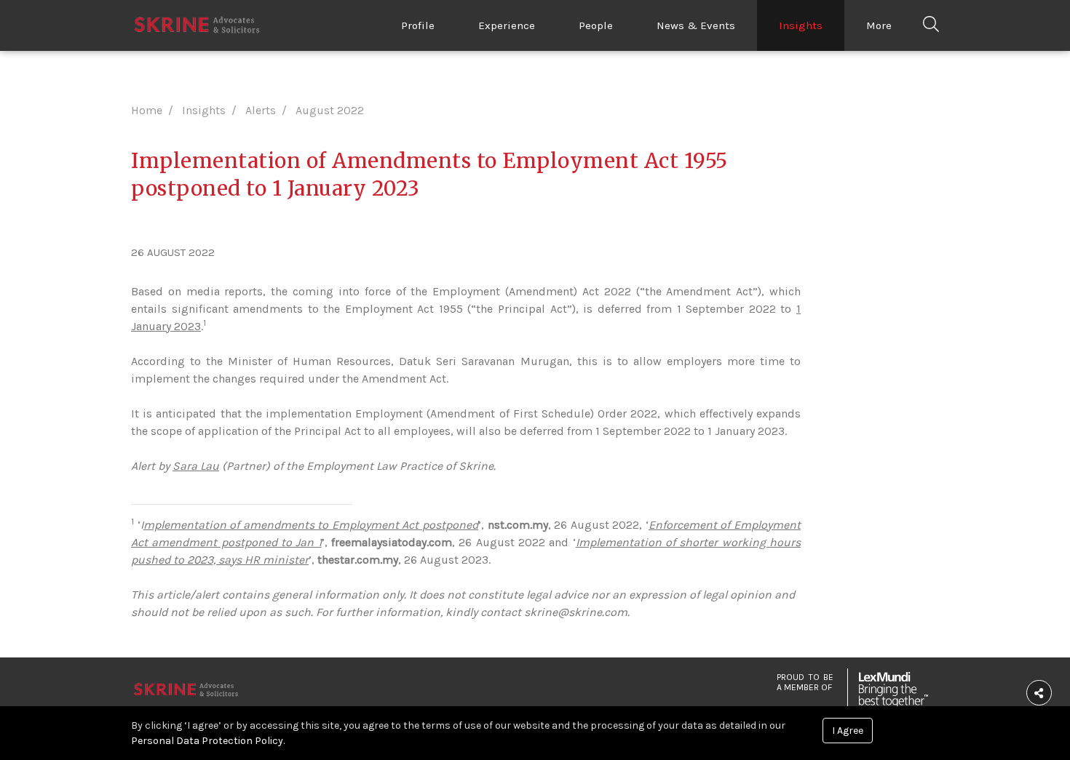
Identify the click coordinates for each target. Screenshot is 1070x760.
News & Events (696, 25)
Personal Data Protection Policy (207, 741)
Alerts (260, 110)
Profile (418, 25)
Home (146, 110)
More (879, 25)
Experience (506, 25)
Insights (801, 25)
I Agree (847, 730)
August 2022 (330, 110)
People (596, 25)
